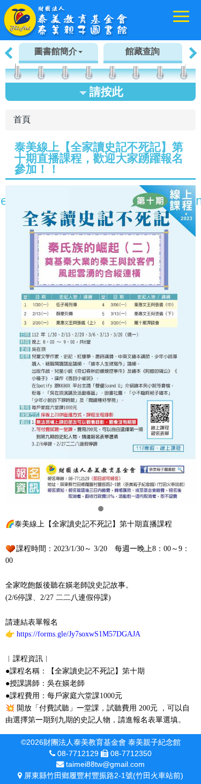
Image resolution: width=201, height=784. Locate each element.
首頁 (22, 119)
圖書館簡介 (55, 51)
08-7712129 (78, 753)
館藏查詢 (142, 51)
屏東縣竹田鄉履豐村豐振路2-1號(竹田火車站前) (103, 775)
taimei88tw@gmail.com (105, 764)
